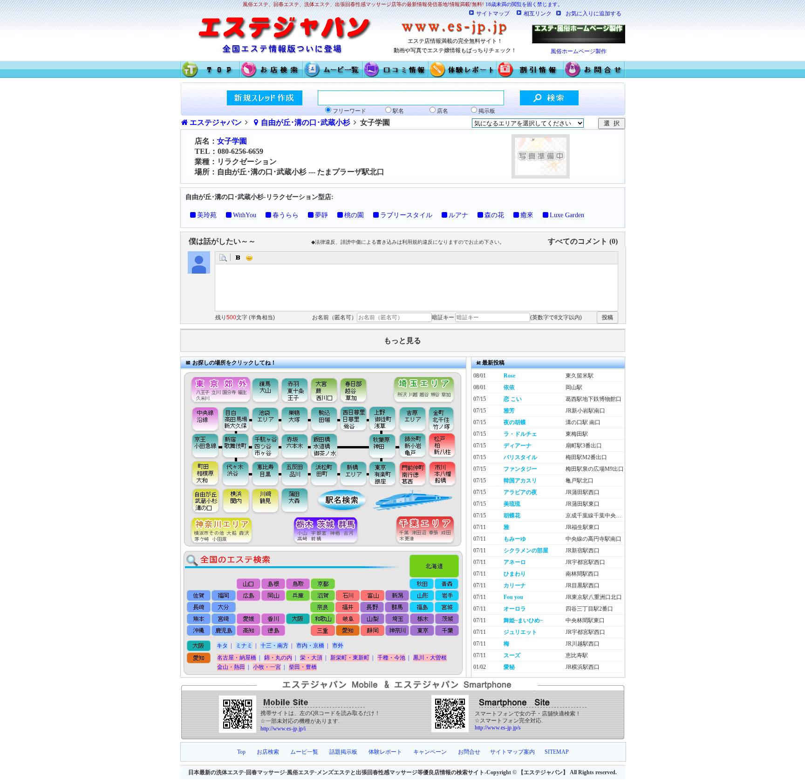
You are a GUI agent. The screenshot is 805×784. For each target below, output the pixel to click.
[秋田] (421, 583)
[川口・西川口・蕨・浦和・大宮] (323, 387)
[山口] (249, 583)
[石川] (347, 595)
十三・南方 (274, 645)
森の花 (494, 215)
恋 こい (513, 399)
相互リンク (538, 13)
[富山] (372, 595)
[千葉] (446, 631)
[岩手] (446, 595)
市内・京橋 (310, 645)
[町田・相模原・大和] (201, 473)
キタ (222, 645)
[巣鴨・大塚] (295, 418)
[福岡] (223, 595)
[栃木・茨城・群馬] (328, 531)
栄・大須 (311, 657)
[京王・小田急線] (201, 446)
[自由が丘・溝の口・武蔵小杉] (201, 501)
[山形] (421, 595)
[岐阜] (347, 619)
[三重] (322, 631)
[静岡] (372, 631)
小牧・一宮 (267, 667)
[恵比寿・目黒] (266, 473)
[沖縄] (199, 631)
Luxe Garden (567, 215)
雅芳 (509, 410)
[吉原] (415, 418)
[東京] (421, 631)
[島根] (273, 583)
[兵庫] (298, 595)
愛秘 (509, 667)
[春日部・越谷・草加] (363, 387)
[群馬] (396, 607)
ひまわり (515, 574)
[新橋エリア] (353, 473)
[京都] (323, 583)
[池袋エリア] (266, 418)
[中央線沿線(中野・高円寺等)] (201, 418)
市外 (337, 645)
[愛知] (347, 631)
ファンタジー (520, 469)
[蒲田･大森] (296, 501)
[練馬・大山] (266, 387)
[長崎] (199, 607)
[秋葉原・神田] (382, 446)
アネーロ (515, 562)
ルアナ (458, 215)
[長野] (372, 607)
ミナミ (244, 645)
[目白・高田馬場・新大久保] (235, 418)
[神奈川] (396, 631)
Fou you (513, 597)
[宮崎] (223, 619)
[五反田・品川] (296, 473)
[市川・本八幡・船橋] (443, 473)
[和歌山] (322, 619)
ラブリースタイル (406, 215)
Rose (509, 375)
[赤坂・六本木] (296, 446)
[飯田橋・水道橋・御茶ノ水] (326, 446)
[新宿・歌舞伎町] (235, 446)
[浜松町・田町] (325, 473)
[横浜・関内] (235, 501)
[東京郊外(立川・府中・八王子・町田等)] (218, 387)
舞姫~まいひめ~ (523, 620)
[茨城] (446, 619)
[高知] (248, 631)
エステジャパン (216, 122)
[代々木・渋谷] (235, 473)
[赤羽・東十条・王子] (294, 387)
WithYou (244, 215)
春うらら (286, 215)
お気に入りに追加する (593, 13)
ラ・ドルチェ (520, 434)
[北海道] (436, 563)
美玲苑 (207, 215)
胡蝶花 (512, 515)
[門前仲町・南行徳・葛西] (412, 473)
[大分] (223, 607)
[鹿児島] (223, 631)
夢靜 (321, 215)
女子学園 (232, 141)
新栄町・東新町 (349, 657)
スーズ (512, 655)
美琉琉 (512, 504)
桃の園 (354, 215)
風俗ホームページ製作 (579, 51)
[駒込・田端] (324, 418)
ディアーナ (518, 445)
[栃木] (421, 619)
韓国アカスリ (520, 480)
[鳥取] (298, 583)
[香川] (273, 619)
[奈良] (322, 607)
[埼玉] (396, 619)
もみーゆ (515, 539)
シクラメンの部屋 (526, 550)
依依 (509, 387)
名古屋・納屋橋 (236, 657)
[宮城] (446, 607)
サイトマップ (493, 13)
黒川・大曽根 (430, 657)
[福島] (421, 607)
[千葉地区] (427, 531)
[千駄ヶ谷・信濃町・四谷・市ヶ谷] (266, 446)
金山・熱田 (231, 667)
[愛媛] (248, 619)
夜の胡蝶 (515, 422)
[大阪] (298, 619)
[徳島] (273, 631)
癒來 (526, 215)
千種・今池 (391, 657)
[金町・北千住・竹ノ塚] (446, 418)
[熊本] (199, 619)
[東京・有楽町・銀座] (382, 473)
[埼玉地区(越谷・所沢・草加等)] (425, 387)
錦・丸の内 (278, 657)
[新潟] (396, 595)
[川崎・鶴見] (266, 501)
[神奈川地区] (218, 531)
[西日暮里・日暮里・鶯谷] (354, 418)
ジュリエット (520, 632)
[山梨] (372, 619)
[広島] (248, 595)
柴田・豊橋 (303, 667)
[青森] (446, 583)
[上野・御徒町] (384, 418)
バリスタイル (520, 457)
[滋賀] (322, 595)
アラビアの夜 (520, 492)
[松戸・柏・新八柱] (443, 446)
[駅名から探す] (335, 501)
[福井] (347, 607)
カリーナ (515, 585)
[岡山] (273, 595)
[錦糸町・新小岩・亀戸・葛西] (412, 446)
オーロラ (515, 608)
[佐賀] (199, 595)
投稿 (607, 317)
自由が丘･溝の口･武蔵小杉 (305, 122)
